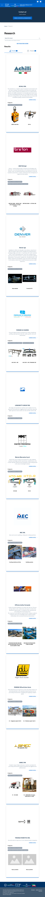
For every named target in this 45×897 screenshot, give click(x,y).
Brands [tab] (14, 51)
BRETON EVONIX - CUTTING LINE (29, 203)
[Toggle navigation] (2, 5)
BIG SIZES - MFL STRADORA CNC (29, 362)
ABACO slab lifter (15, 124)
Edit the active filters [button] (22, 43)
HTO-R (29, 491)
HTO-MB (15, 491)
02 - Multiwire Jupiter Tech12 (29, 721)
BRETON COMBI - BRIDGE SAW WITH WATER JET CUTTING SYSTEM (15, 205)
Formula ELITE (29, 288)
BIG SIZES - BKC (15, 362)
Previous (6, 115)
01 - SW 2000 (15, 795)
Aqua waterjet (15, 288)
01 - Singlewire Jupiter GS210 (15, 721)
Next (38, 115)
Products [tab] (33, 51)
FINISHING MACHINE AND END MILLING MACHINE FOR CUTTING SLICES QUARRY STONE (15, 644)
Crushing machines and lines (15, 562)
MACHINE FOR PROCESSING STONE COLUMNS (29, 643)
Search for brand (8, 38)
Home (5, 26)
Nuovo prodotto (15, 869)
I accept (40, 891)
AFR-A (29, 124)
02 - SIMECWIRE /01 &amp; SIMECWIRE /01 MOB (29, 795)
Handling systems (29, 562)
